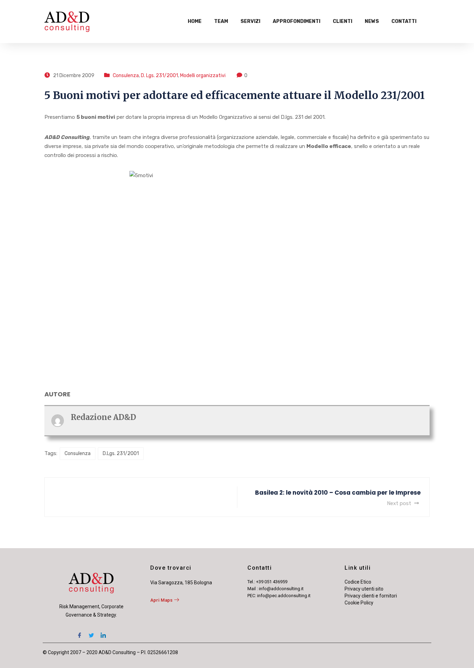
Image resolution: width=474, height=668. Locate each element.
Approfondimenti (296, 21)
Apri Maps (161, 600)
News (372, 21)
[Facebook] (79, 633)
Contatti (403, 21)
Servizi (250, 21)
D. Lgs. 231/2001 (159, 76)
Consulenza (126, 76)
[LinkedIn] (103, 633)
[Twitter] (91, 633)
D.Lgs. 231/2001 (121, 453)
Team (221, 21)
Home (195, 21)
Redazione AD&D (103, 417)
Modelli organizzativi (203, 76)
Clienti (342, 21)
